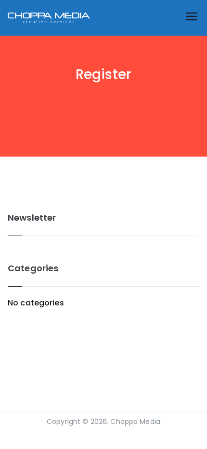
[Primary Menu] (191, 18)
